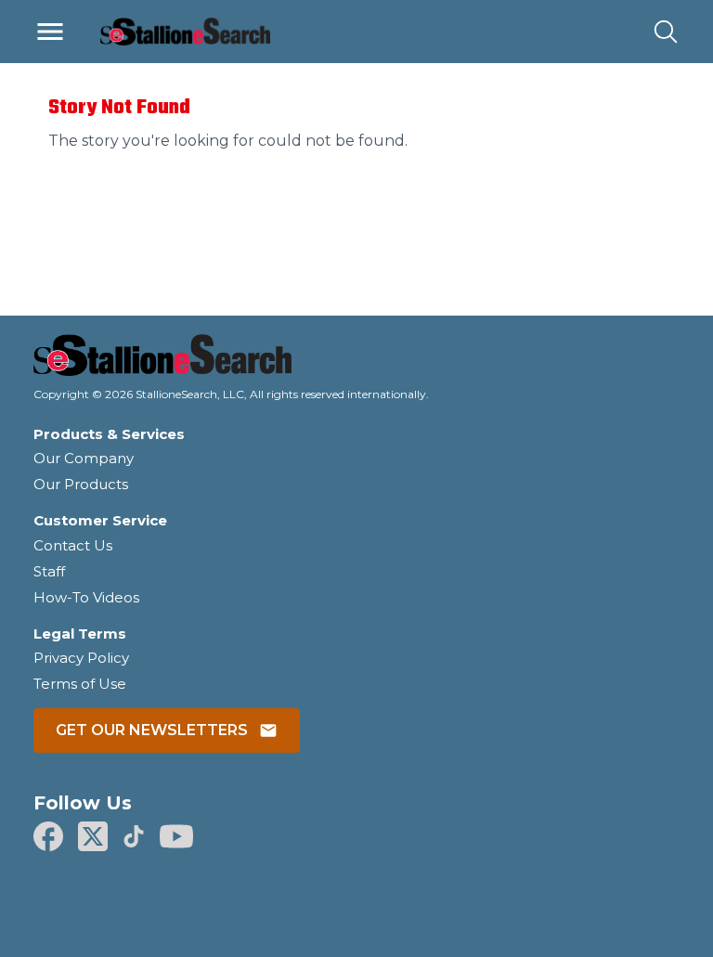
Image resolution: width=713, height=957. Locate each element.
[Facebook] (48, 836)
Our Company (83, 458)
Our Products (80, 484)
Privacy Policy (81, 657)
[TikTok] (134, 836)
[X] (93, 836)
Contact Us (72, 545)
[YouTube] (176, 836)
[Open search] (666, 31)
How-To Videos (86, 597)
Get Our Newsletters (152, 730)
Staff (49, 571)
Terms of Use (79, 683)
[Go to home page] (356, 360)
